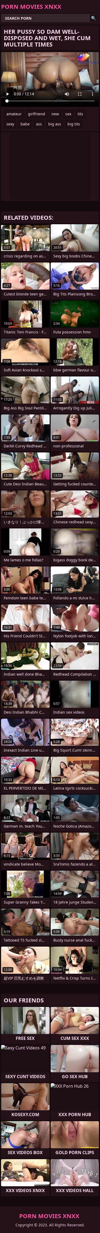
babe (25, 123)
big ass (54, 123)
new (55, 113)
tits (80, 113)
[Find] (93, 18)
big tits (73, 123)
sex (68, 113)
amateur (14, 113)
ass (39, 123)
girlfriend (36, 113)
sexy (10, 123)
